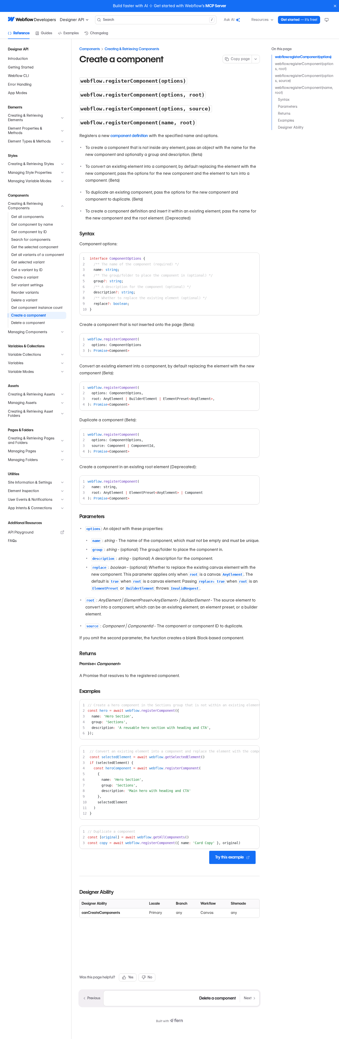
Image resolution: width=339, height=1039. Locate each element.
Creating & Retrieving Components (132, 49)
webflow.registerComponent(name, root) (304, 90)
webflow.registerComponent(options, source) (304, 78)
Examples (286, 120)
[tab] (19, 33)
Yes (130, 977)
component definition (129, 135)
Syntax (284, 100)
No (150, 977)
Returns (284, 113)
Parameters (287, 106)
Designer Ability (291, 127)
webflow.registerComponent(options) (303, 57)
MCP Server (215, 5)
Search (158, 20)
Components (89, 49)
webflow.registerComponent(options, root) (304, 66)
